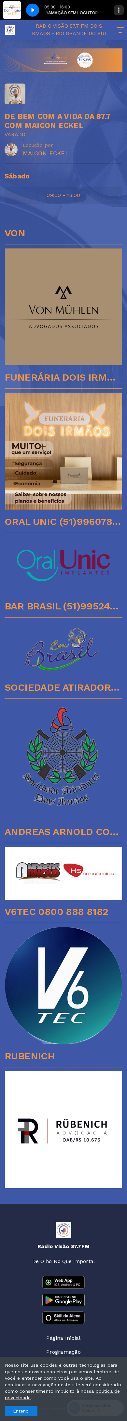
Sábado (17, 176)
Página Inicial (63, 1338)
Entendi (21, 1411)
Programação (63, 1352)
